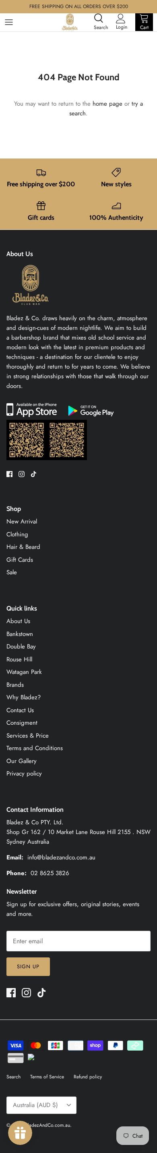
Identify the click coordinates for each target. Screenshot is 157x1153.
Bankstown (19, 634)
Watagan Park (24, 671)
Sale (11, 572)
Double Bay (21, 646)
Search (13, 1076)
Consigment (21, 722)
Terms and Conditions (34, 748)
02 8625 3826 (50, 873)
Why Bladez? (23, 697)
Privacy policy (24, 773)
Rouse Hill (19, 659)
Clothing (17, 534)
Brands (15, 684)
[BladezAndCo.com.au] (70, 22)
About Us (18, 621)
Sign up (28, 966)
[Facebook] (9, 474)
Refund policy (88, 1076)
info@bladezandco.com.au (61, 857)
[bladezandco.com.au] (30, 308)
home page (107, 103)
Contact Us (20, 710)
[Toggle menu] (9, 22)
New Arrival (21, 521)
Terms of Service (47, 1076)
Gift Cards (19, 559)
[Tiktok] (34, 474)
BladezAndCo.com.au (47, 1125)
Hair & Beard (23, 546)
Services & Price (27, 735)
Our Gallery (21, 761)
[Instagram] (22, 474)
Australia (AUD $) (35, 1105)
